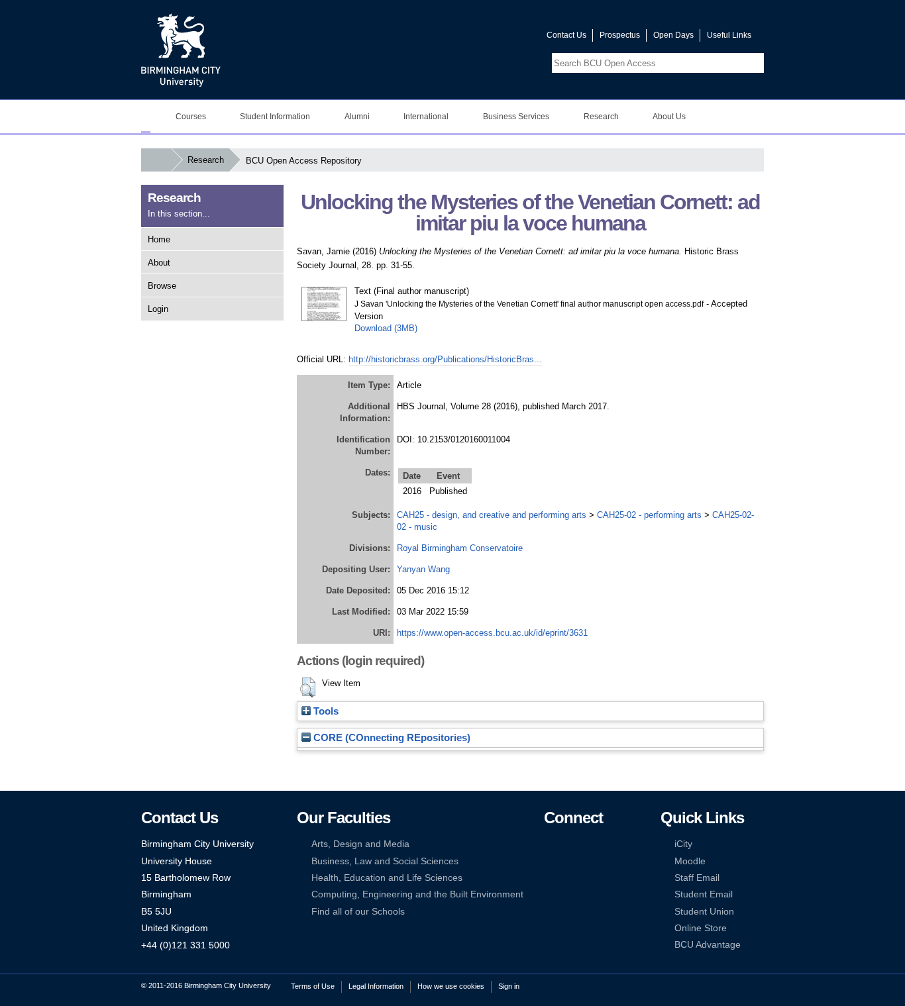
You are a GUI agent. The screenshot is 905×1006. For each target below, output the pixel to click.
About (159, 263)
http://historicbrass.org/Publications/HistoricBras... (445, 359)
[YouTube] (590, 844)
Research (601, 117)
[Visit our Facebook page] (473, 38)
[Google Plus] (590, 861)
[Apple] (550, 894)
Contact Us (566, 35)
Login (158, 309)
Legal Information (375, 986)
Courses (191, 117)
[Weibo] (550, 877)
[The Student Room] (590, 877)
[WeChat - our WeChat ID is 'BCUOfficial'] (570, 877)
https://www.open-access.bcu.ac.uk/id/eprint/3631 (492, 633)
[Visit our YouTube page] (504, 38)
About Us (669, 117)
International (426, 117)
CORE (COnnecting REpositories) (390, 737)
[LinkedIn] (550, 861)
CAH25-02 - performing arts (649, 515)
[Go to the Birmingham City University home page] (181, 49)
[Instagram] (570, 861)
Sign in (508, 986)
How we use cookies (450, 986)
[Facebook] (550, 844)
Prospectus (620, 35)
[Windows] (590, 894)
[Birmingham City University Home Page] (145, 116)
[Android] (570, 894)
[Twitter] (570, 844)
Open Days (673, 35)
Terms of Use (313, 986)
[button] (307, 687)
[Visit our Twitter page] (489, 38)
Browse (162, 286)
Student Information (275, 117)
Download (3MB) (385, 328)
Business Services (516, 117)
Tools (325, 711)
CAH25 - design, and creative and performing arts (491, 515)
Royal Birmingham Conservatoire (460, 548)
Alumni (357, 117)
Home (159, 239)
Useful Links (729, 35)
